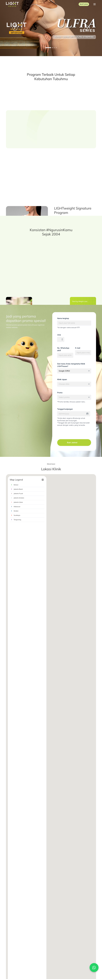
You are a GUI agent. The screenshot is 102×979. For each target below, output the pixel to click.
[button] (14, 28)
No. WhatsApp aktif (63, 349)
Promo (59, 393)
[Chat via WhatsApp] (94, 967)
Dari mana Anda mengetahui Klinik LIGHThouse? (71, 365)
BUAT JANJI (84, 4)
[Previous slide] (3, 88)
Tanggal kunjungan (65, 409)
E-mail (77, 348)
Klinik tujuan (62, 379)
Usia (59, 335)
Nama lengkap (63, 318)
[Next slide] (98, 88)
